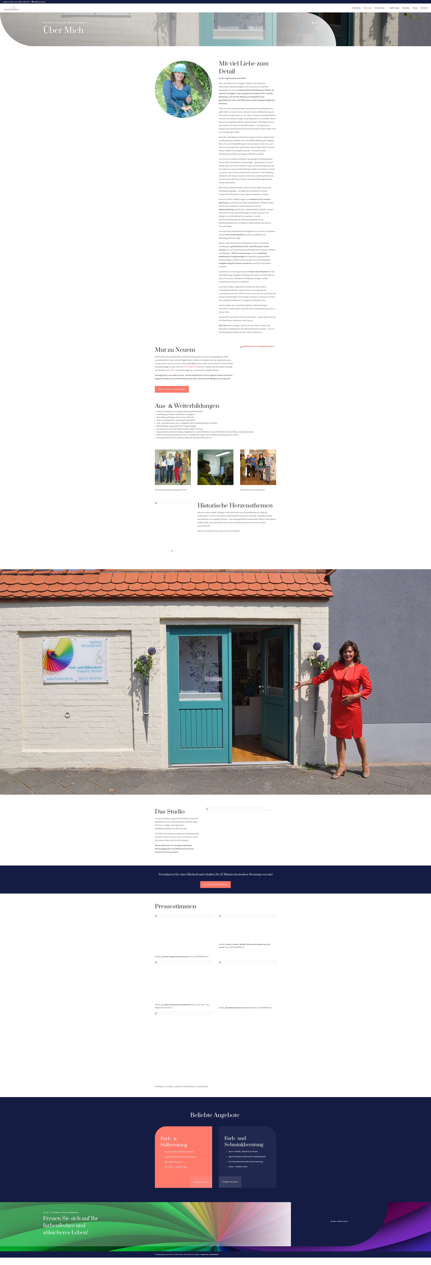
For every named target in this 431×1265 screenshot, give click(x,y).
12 (262, 386)
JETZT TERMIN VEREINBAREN (171, 389)
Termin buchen (201, 1184)
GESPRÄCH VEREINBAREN (215, 886)
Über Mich (367, 8)
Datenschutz (214, 1256)
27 (265, 389)
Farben (172, 370)
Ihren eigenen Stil (191, 367)
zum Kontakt (339, 1223)
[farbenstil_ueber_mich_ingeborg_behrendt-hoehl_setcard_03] (258, 393)
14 (266, 386)
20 (252, 389)
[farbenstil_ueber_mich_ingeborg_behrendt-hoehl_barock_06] (173, 556)
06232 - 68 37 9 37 (24, 2)
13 (264, 386)
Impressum (205, 1256)
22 (256, 389)
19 (250, 389)
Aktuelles (406, 8)
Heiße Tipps (394, 8)
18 (273, 386)
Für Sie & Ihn (379, 8)
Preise (415, 8)
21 (254, 389)
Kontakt (424, 8)
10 (258, 386)
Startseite (356, 8)
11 (260, 386)
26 (263, 389)
